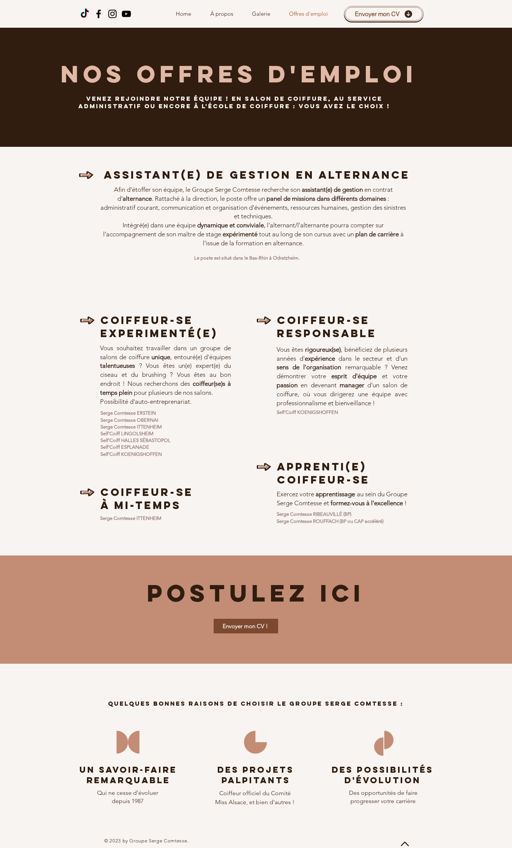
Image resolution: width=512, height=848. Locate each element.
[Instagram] (112, 13)
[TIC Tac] (84, 13)
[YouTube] (126, 13)
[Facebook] (98, 13)
